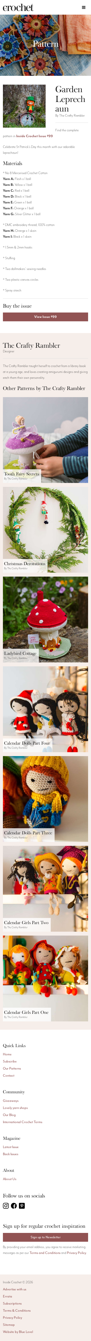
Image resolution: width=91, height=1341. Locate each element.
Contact (8, 1075)
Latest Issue (11, 1147)
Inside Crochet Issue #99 (34, 136)
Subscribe (10, 1061)
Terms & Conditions (17, 1310)
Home (7, 1054)
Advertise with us (14, 1289)
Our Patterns (12, 1068)
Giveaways (10, 1101)
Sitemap (9, 1325)
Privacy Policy (76, 1253)
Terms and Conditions (45, 1253)
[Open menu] (83, 7)
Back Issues (10, 1154)
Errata (7, 1296)
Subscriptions (12, 1303)
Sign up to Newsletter (46, 1237)
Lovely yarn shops (15, 1108)
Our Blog (9, 1115)
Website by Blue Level (18, 1332)
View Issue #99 (45, 317)
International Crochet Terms (22, 1122)
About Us (9, 1179)
